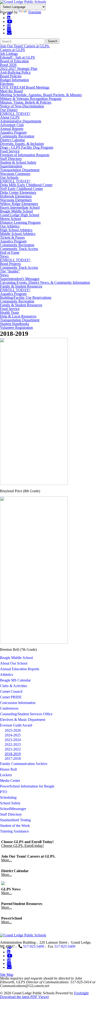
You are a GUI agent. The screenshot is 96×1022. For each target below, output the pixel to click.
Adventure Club (12, 125)
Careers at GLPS (12, 50)
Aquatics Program (13, 132)
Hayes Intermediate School (20, 207)
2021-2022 (13, 749)
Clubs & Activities (13, 686)
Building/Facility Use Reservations (25, 297)
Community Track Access (19, 249)
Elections (7, 84)
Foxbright (81, 993)
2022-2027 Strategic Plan (18, 69)
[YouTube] (9, 21)
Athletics (6, 675)
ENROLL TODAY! (15, 114)
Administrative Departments (20, 121)
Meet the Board (11, 91)
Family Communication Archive (23, 764)
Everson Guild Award (16, 725)
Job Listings (9, 54)
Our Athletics (10, 226)
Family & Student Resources (21, 286)
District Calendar (12, 140)
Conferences (9, 708)
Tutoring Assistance (14, 831)
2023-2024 (13, 740)
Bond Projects (10, 264)
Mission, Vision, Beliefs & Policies (25, 102)
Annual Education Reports (19, 669)
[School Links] (9, 14)
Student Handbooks (14, 324)
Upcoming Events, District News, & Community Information (45, 282)
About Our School (13, 663)
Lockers (6, 775)
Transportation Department (19, 170)
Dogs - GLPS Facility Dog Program (26, 147)
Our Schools (9, 177)
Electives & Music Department (22, 720)
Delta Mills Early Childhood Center (26, 185)
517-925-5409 (64, 946)
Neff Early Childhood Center (21, 189)
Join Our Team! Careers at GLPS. (25, 46)
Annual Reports (11, 129)
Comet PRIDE (11, 697)
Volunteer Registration (16, 327)
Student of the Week (15, 826)
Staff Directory (11, 159)
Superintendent (11, 166)
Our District (8, 110)
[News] (9, 25)
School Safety (10, 803)
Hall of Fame (9, 252)
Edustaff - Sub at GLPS (17, 57)
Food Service (10, 151)
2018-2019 (13, 754)
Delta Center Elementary (18, 192)
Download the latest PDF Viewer (24, 997)
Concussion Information (17, 703)
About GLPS (10, 117)
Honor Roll (8, 769)
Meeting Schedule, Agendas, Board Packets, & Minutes (41, 95)
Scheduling (8, 797)
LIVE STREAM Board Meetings (24, 87)
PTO (3, 792)
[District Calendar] (9, 29)
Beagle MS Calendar (15, 680)
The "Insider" (10, 271)
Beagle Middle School (16, 211)
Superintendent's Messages (19, 279)
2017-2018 (13, 759)
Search (52, 41)
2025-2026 (13, 730)
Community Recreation (17, 136)
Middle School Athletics (17, 234)
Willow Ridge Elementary (19, 204)
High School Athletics (16, 230)
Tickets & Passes (12, 237)
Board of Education (14, 61)
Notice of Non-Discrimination (22, 106)
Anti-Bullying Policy (15, 72)
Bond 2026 (8, 65)
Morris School (10, 219)
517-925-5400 (33, 946)
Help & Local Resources (18, 316)
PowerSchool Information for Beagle (27, 786)
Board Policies (10, 76)
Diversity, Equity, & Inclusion (22, 144)
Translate (34, 12)
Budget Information (14, 80)
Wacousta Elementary (16, 200)
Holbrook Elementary (16, 196)
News (4, 256)
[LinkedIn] (8, 18)
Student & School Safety (18, 162)
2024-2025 (13, 735)
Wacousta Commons (15, 174)
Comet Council (11, 691)
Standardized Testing (15, 820)
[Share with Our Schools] (9, 33)
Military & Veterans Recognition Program (30, 99)
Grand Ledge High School (19, 215)
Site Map (6, 975)
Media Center (10, 781)
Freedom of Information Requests (24, 155)
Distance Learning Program (20, 222)
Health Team (9, 312)
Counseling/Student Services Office (26, 714)
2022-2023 (13, 744)
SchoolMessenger (13, 809)
